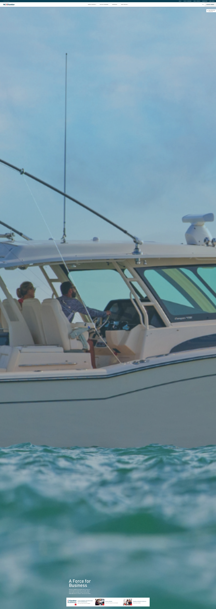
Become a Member (108, 601)
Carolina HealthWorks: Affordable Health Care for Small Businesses (85, 601)
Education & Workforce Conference (139, 601)
